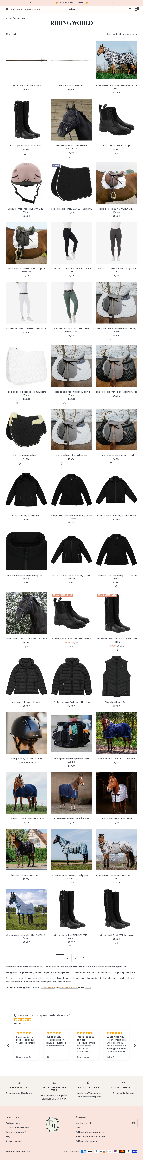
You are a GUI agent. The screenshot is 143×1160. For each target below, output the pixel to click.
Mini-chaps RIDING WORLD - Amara (26, 145)
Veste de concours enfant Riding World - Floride (71, 517)
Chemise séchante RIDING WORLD (26, 818)
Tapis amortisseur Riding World (26, 455)
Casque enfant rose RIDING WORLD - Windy (26, 210)
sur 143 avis (20, 1023)
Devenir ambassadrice (17, 1127)
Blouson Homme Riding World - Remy (116, 515)
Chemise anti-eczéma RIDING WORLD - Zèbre (116, 87)
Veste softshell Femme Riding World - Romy (26, 577)
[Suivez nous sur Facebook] (126, 1123)
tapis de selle (48, 987)
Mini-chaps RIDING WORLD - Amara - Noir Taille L (116, 640)
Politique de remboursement (91, 1136)
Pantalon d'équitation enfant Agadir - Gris (116, 270)
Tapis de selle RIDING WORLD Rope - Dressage (26, 270)
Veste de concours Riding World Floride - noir (116, 577)
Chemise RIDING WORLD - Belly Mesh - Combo (71, 877)
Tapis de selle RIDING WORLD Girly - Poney (116, 210)
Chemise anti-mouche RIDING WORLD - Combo (26, 937)
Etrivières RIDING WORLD (71, 85)
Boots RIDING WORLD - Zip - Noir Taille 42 (71, 638)
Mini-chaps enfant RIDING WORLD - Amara (71, 937)
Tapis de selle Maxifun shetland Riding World (116, 330)
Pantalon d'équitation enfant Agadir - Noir (71, 270)
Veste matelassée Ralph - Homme (71, 702)
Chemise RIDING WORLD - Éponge (71, 818)
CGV (78, 1127)
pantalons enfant (68, 987)
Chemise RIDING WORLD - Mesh (117, 818)
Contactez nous (14, 1140)
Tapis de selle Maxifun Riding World (71, 455)
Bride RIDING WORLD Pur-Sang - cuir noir (26, 638)
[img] (73, 1020)
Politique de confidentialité (90, 1131)
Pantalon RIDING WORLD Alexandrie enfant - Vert (71, 330)
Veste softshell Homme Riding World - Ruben (71, 577)
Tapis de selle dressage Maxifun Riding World (26, 393)
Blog (8, 1136)
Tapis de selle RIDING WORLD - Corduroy (71, 208)
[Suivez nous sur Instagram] (133, 1123)
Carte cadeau (13, 1123)
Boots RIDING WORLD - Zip (116, 145)
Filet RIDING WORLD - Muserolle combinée (71, 147)
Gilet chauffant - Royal (116, 702)
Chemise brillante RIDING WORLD (26, 875)
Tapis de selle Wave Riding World (117, 455)
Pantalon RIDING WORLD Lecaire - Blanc (26, 328)
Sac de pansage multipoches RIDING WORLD (71, 760)
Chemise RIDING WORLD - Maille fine (116, 758)
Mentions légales (84, 1123)
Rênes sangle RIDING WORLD (26, 85)
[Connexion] (130, 9)
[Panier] (136, 9)
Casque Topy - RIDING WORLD (26, 758)
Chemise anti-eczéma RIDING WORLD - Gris (116, 877)
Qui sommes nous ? (16, 1131)
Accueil (9, 18)
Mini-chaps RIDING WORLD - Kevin (117, 935)
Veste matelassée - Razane (26, 702)
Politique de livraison (86, 1140)
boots (88, 987)
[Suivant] (83, 958)
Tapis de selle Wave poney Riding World (116, 391)
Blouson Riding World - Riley (26, 515)
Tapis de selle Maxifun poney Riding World (71, 393)
